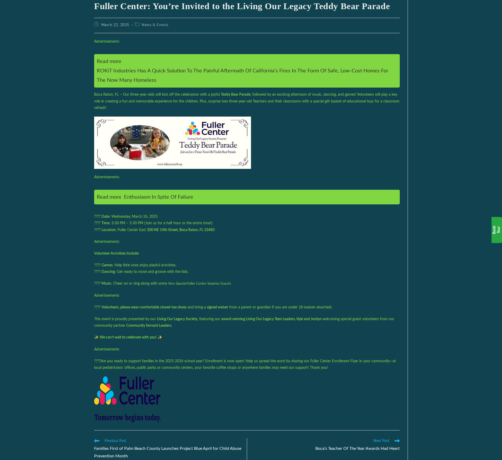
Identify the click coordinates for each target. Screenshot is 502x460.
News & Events (155, 25)
